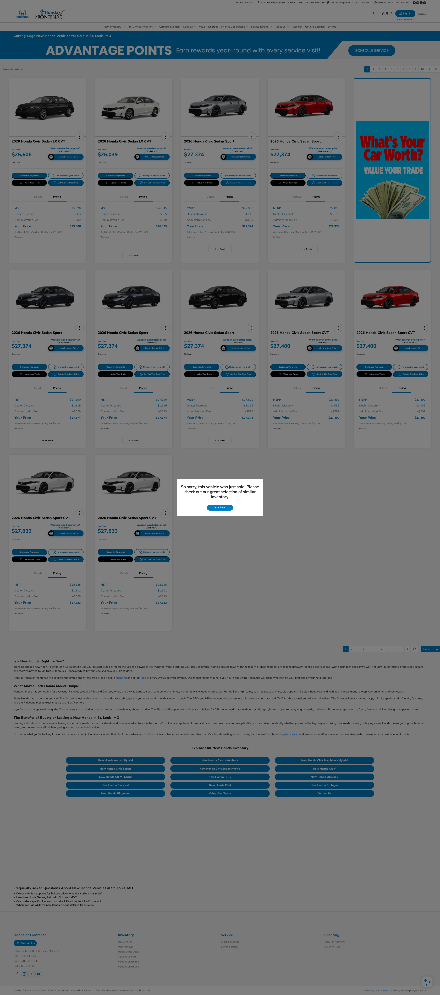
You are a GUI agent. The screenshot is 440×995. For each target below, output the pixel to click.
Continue (220, 507)
